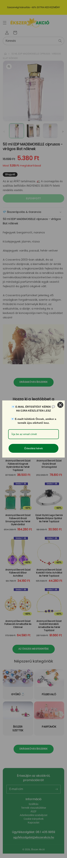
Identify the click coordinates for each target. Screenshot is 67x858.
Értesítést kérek (33, 448)
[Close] (60, 404)
